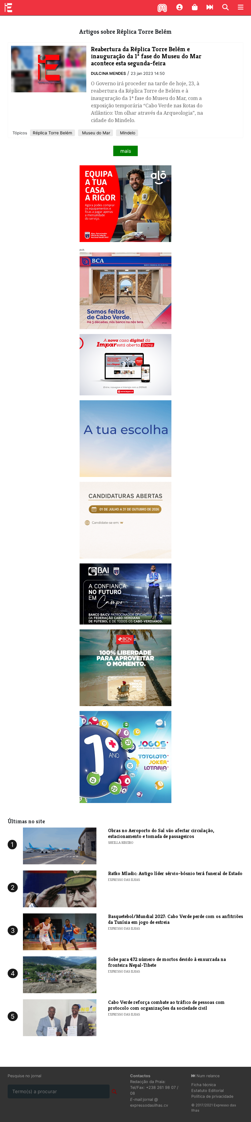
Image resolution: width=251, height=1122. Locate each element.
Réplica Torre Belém (52, 132)
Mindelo (127, 132)
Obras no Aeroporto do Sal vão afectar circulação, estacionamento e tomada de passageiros (161, 833)
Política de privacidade (212, 1096)
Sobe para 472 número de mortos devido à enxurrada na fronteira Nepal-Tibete (167, 962)
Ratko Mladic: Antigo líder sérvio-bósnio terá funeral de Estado (175, 873)
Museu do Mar (95, 132)
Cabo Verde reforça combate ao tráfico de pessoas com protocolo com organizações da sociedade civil (166, 1005)
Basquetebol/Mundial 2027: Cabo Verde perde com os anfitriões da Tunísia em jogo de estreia (175, 919)
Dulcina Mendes (108, 73)
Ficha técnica (203, 1084)
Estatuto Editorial (207, 1090)
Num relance (207, 1076)
